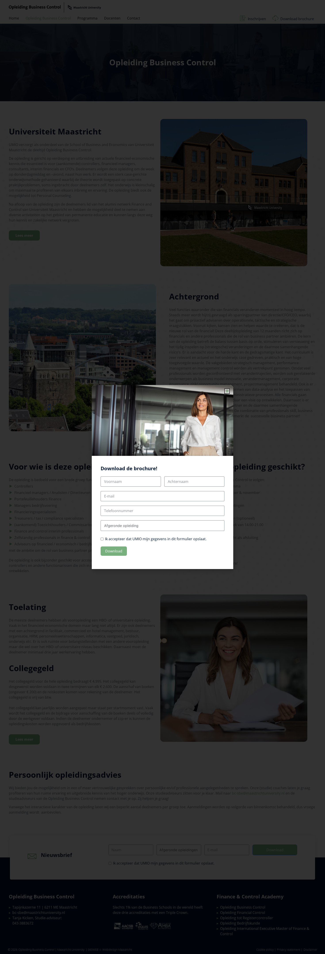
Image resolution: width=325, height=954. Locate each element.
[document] (162, 477)
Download (113, 551)
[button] (227, 391)
